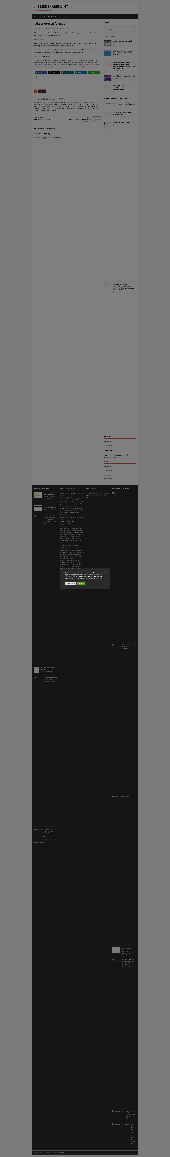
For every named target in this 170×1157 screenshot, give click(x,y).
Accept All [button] (81, 583)
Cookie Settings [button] (70, 583)
